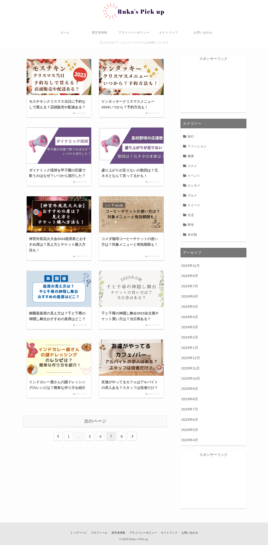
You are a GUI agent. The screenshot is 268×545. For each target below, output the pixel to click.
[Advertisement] (213, 86)
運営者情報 (118, 532)
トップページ (78, 532)
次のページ (95, 421)
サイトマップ (169, 532)
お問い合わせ (189, 532)
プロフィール (99, 532)
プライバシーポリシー (143, 532)
